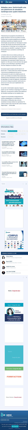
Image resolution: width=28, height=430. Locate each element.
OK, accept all (15, 426)
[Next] (26, 183)
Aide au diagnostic (17, 109)
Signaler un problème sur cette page (14, 117)
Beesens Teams (9, 177)
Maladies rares (4, 109)
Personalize (11, 428)
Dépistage (10, 109)
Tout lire (3, 183)
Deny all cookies (22, 426)
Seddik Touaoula (9, 148)
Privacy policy (17, 428)
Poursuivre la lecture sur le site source (14, 114)
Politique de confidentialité (21, 422)
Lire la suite (12, 105)
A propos (25, 421)
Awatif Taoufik (8, 155)
